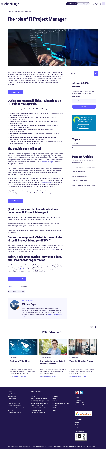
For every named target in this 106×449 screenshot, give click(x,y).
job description (12, 291)
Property (55, 405)
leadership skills (46, 182)
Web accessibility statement (16, 408)
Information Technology (38, 412)
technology (21, 291)
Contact (77, 397)
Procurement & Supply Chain (60, 403)
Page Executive (12, 394)
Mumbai (77, 424)
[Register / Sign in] (100, 4)
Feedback (78, 400)
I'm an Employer (83, 4)
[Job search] (93, 4)
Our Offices (78, 419)
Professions (20, 11)
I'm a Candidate (71, 4)
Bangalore (78, 427)
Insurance (55, 396)
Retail (54, 408)
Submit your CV (79, 405)
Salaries (22, 269)
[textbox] (84, 73)
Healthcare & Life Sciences (38, 408)
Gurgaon (77, 422)
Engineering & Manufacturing (39, 403)
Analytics (33, 396)
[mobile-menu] (103, 3)
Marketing (55, 401)
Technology (27, 11)
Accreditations (79, 431)
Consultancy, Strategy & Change (40, 401)
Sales (54, 410)
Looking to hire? (79, 402)
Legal (54, 398)
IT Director (51, 249)
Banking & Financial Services (39, 398)
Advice (14, 11)
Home (9, 11)
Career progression (46, 357)
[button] (96, 73)
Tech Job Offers (15, 92)
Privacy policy (12, 396)
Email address (76, 96)
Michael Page (12, 286)
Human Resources (36, 410)
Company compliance (14, 403)
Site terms (10, 410)
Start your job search (17, 279)
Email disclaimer (12, 401)
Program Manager (47, 162)
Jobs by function (36, 391)
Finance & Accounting (37, 405)
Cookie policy (12, 398)
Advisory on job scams (14, 405)
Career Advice (75, 143)
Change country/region (14, 412)
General (10, 391)
